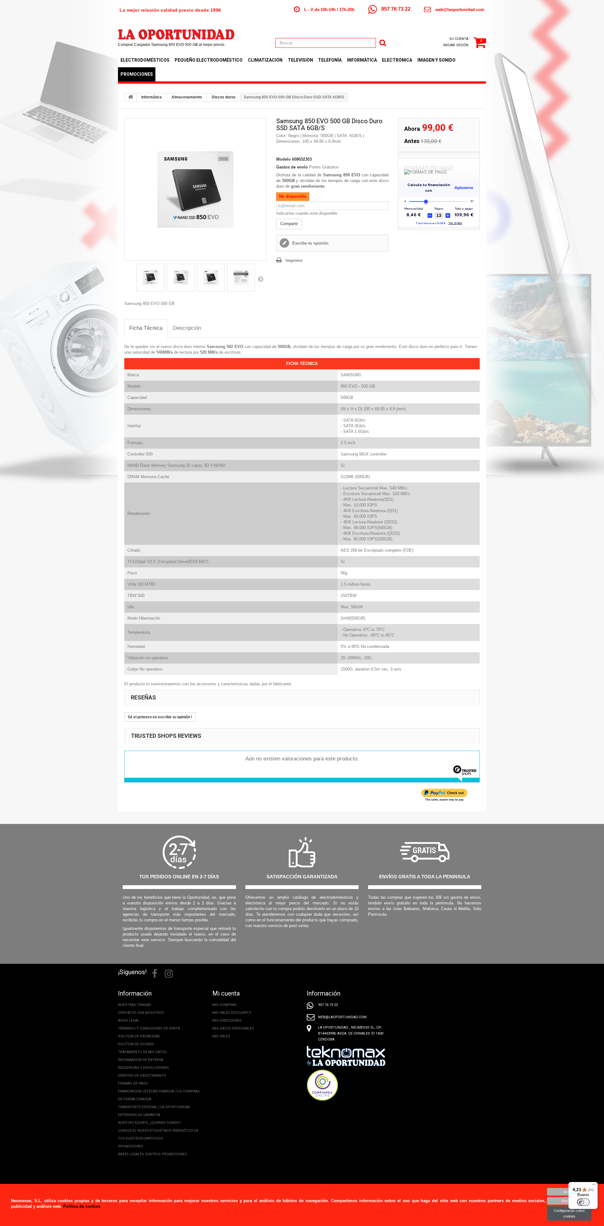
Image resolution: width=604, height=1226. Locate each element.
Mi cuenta (226, 993)
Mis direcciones (227, 1021)
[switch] (583, 1202)
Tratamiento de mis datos (142, 1052)
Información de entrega (140, 1060)
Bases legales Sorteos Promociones (152, 1154)
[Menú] (594, 1186)
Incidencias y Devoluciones (143, 1068)
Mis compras (224, 1005)
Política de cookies (136, 1044)
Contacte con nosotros (141, 1013)
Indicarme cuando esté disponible (306, 213)
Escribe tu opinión (309, 243)
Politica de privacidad (139, 1036)
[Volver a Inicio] (131, 97)
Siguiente (260, 279)
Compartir (289, 223)
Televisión (300, 60)
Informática (362, 60)
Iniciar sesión (455, 45)
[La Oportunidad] (176, 31)
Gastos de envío (292, 167)
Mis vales (221, 1036)
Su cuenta (458, 39)
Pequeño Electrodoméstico (209, 60)
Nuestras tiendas (134, 1005)
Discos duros (224, 97)
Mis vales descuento (231, 1013)
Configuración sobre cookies (569, 1213)
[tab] (145, 328)
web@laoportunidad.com (459, 9)
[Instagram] (169, 973)
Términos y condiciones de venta (149, 1028)
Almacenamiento (186, 97)
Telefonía (330, 60)
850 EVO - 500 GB (358, 386)
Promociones (136, 74)
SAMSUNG (351, 375)
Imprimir (294, 260)
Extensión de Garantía (139, 1115)
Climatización (265, 60)
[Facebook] (154, 973)
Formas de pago (133, 1083)
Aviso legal (128, 1021)
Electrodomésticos (145, 60)
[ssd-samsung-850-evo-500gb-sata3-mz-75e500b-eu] (195, 189)
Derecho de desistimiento (142, 1076)
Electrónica (397, 60)
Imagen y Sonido (436, 60)
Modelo (283, 159)
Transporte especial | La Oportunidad (154, 1107)
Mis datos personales (233, 1028)
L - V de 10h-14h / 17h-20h (329, 9)
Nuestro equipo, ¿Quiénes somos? (149, 1123)
